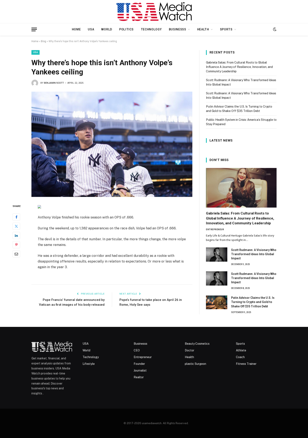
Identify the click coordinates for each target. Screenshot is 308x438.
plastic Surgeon (195, 363)
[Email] (16, 253)
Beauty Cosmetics (197, 343)
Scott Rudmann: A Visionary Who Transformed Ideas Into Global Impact (253, 254)
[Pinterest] (16, 244)
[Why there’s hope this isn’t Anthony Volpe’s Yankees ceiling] (111, 144)
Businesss (177, 29)
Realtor (139, 377)
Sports (226, 29)
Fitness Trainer (246, 363)
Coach (240, 357)
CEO (137, 350)
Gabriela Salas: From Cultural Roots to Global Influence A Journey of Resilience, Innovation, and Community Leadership (239, 67)
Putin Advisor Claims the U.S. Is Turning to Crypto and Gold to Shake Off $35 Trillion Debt (252, 302)
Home (76, 29)
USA (91, 29)
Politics (126, 29)
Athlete (241, 350)
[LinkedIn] (16, 235)
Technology (151, 29)
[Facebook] (16, 217)
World (106, 29)
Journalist (140, 370)
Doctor (189, 350)
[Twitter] (16, 226)
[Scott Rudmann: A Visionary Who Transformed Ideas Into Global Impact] (216, 254)
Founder (139, 363)
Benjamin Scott (54, 83)
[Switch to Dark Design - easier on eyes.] (274, 29)
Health (203, 29)
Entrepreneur (215, 229)
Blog (43, 41)
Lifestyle (89, 363)
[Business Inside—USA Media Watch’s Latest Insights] (154, 11)
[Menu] (34, 29)
